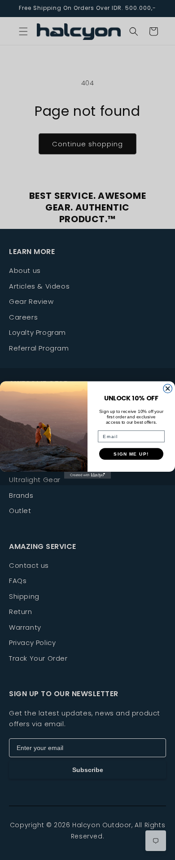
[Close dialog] (167, 388)
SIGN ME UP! (131, 453)
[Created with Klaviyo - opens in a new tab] (87, 475)
